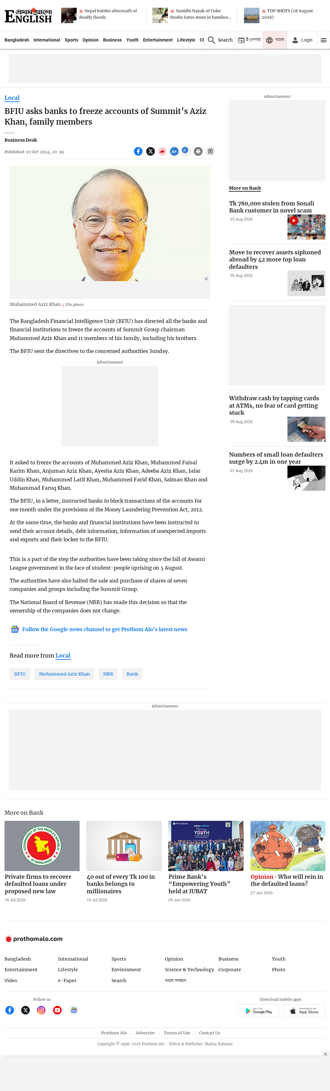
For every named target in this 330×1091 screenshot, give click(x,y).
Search (119, 980)
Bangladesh (17, 40)
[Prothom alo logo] (34, 940)
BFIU (19, 674)
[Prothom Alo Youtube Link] (60, 1011)
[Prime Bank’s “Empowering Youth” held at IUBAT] (206, 846)
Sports (71, 40)
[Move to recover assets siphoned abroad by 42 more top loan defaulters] (306, 283)
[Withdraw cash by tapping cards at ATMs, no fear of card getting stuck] (306, 429)
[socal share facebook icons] (139, 155)
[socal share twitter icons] (151, 155)
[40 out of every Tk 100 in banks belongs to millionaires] (124, 846)
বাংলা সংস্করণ (175, 981)
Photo (279, 969)
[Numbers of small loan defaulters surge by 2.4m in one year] (306, 478)
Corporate (229, 969)
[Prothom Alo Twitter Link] (28, 1011)
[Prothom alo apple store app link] (304, 1012)
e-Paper (67, 980)
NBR (108, 674)
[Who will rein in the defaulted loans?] (288, 846)
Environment (126, 969)
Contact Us (209, 1032)
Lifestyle (186, 40)
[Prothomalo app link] (259, 1012)
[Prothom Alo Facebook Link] (12, 1011)
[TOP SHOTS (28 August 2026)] (251, 15)
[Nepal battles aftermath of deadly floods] (69, 15)
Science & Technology (189, 969)
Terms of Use (177, 1032)
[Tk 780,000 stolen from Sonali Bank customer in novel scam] (306, 227)
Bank (132, 674)
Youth (132, 40)
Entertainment (158, 40)
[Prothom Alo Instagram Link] (44, 1011)
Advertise (145, 1032)
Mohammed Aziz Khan (64, 674)
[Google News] (74, 1011)
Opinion (90, 40)
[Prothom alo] (28, 15)
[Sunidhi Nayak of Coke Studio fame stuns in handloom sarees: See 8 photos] (160, 15)
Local (12, 97)
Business (112, 40)
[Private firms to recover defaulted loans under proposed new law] (42, 846)
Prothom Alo (114, 1032)
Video (11, 980)
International (47, 40)
